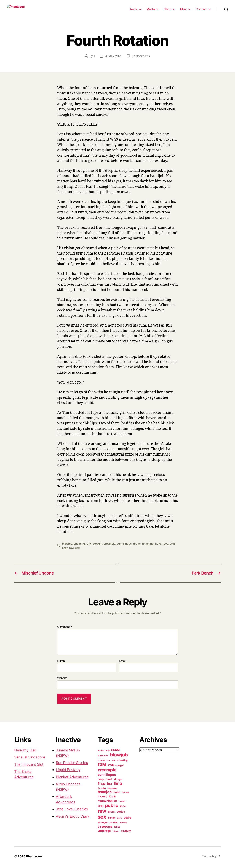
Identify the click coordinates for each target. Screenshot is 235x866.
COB (111, 765)
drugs (137, 543)
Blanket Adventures (72, 777)
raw (71, 547)
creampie (109, 543)
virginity (126, 831)
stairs (127, 817)
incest (102, 796)
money (122, 801)
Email (122, 660)
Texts (133, 9)
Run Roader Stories (72, 763)
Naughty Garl (25, 750)
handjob (105, 792)
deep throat (105, 779)
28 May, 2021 (113, 56)
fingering (148, 543)
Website (62, 677)
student (114, 822)
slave (119, 818)
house (125, 792)
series (121, 811)
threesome (105, 826)
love (165, 543)
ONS (172, 543)
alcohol (101, 750)
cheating (79, 543)
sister (111, 817)
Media (150, 9)
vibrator (116, 831)
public (111, 805)
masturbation (107, 800)
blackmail (103, 755)
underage (104, 831)
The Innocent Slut (28, 764)
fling (118, 783)
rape (123, 806)
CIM (88, 543)
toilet (117, 826)
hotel (158, 543)
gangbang (112, 788)
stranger (103, 822)
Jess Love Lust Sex (72, 809)
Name (61, 660)
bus (108, 760)
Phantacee (34, 856)
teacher (123, 823)
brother (101, 760)
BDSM (115, 750)
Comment (64, 626)
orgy (65, 547)
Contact (201, 9)
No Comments (141, 56)
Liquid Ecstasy (68, 770)
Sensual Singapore (29, 757)
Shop (167, 9)
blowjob (67, 543)
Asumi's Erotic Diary (72, 816)
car (114, 760)
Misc (183, 9)
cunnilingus (124, 543)
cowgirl (97, 543)
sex (77, 547)
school (111, 812)
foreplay (102, 788)
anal (107, 750)
